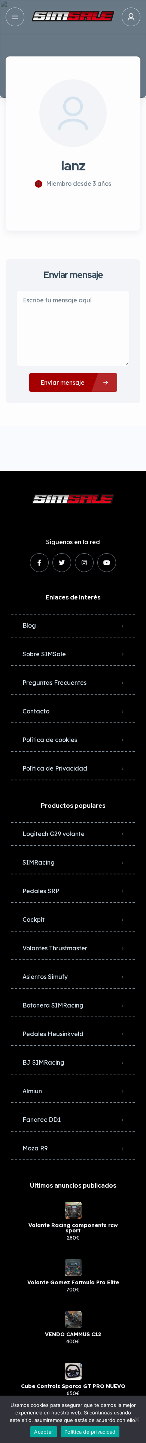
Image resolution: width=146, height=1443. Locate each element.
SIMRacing (38, 862)
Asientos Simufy (45, 976)
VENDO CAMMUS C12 (73, 1334)
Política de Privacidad (54, 768)
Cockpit (33, 919)
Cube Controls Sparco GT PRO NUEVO (73, 1386)
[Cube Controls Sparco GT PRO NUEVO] (73, 1371)
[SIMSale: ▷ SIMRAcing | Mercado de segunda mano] (73, 17)
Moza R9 (35, 1148)
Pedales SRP (40, 891)
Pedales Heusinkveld (52, 1034)
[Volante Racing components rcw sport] (73, 1210)
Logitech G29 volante (53, 834)
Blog (29, 625)
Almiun (32, 1091)
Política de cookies (49, 740)
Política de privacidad (90, 1432)
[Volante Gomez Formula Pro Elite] (73, 1267)
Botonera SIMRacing (52, 1005)
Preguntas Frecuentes (54, 682)
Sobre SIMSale (44, 654)
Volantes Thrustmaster (54, 948)
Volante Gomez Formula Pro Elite (73, 1282)
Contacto (35, 711)
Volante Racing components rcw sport (73, 1228)
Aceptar (43, 1432)
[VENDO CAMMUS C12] (73, 1319)
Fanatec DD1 (41, 1119)
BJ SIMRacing (43, 1062)
